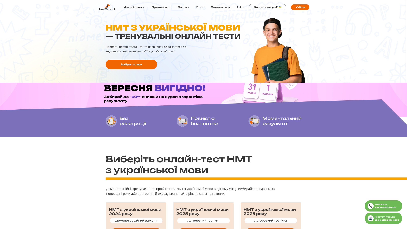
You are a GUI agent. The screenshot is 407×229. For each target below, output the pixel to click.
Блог (200, 7)
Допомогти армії (265, 7)
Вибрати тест (131, 64)
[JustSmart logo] (107, 7)
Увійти (300, 7)
